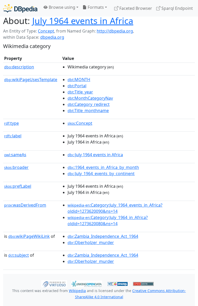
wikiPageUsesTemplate (30, 79)
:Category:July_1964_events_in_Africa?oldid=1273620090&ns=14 (115, 208)
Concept (46, 31)
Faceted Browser (135, 8)
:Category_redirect (89, 104)
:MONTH (79, 79)
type (11, 123)
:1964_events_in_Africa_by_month (103, 167)
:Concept (80, 123)
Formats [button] (95, 7)
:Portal (77, 86)
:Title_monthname (88, 110)
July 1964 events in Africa (82, 21)
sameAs (15, 155)
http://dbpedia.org (115, 31)
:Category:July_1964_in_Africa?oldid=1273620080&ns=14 (108, 220)
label (12, 136)
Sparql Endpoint (176, 8)
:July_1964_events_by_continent (101, 173)
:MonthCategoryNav (90, 98)
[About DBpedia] (20, 8)
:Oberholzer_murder (91, 242)
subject (18, 255)
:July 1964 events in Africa (95, 155)
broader (16, 167)
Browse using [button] (61, 7)
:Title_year (80, 92)
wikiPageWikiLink (29, 236)
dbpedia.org (52, 37)
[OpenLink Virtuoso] (54, 283)
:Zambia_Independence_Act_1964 (103, 236)
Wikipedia (77, 290)
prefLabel (17, 186)
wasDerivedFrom (25, 205)
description (19, 67)
